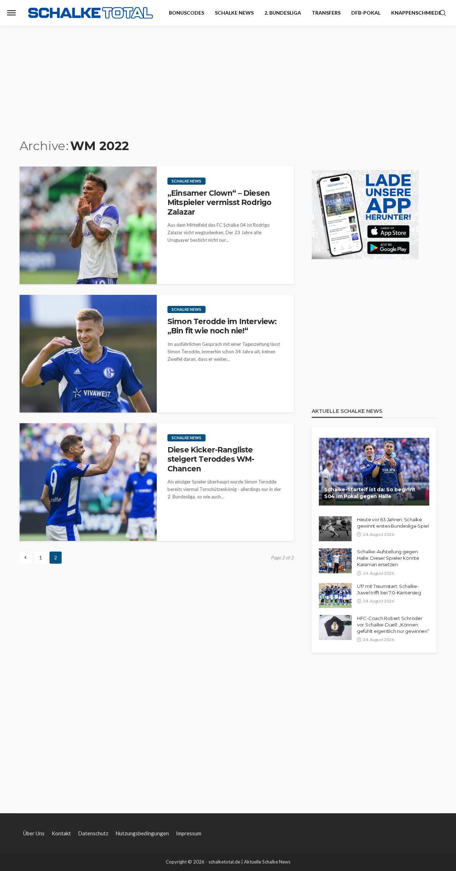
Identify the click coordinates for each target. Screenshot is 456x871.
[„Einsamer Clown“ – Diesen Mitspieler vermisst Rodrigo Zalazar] (88, 225)
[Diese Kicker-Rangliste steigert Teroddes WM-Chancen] (88, 482)
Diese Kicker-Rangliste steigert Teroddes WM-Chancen (210, 459)
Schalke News (234, 13)
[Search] (443, 13)
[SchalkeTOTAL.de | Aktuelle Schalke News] (90, 13)
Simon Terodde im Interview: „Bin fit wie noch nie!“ (221, 326)
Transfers (326, 13)
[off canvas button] (11, 13)
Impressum (188, 833)
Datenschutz (93, 833)
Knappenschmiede (416, 13)
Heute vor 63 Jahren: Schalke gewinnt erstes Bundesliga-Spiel (393, 523)
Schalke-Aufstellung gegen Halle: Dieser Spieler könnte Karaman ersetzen (388, 558)
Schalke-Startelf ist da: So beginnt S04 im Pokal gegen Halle (369, 493)
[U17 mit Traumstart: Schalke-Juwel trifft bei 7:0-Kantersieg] (335, 595)
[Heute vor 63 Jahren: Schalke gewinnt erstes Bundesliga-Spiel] (335, 528)
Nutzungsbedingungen (142, 833)
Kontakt (61, 833)
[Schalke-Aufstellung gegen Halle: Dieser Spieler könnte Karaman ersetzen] (335, 560)
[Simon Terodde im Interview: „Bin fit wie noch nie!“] (88, 354)
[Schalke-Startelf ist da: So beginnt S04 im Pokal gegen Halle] (374, 472)
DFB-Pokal (365, 13)
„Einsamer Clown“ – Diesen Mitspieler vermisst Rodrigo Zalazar (219, 202)
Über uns (34, 833)
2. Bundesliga (282, 13)
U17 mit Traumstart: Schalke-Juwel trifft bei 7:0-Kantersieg (389, 589)
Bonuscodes (186, 13)
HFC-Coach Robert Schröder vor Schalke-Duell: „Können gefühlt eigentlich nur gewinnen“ (393, 624)
